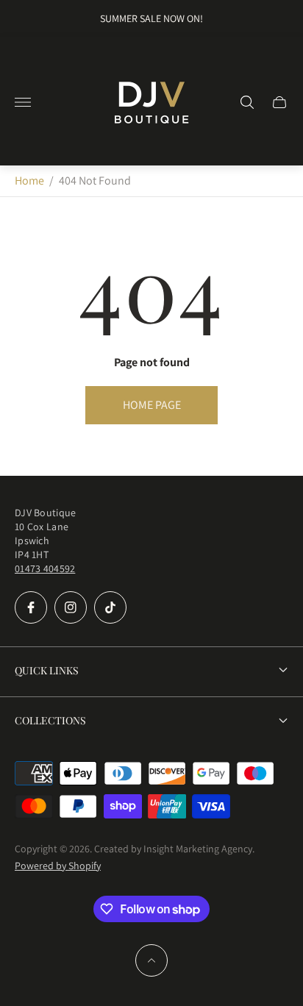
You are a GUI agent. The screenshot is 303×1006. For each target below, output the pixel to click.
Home (29, 180)
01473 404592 (45, 568)
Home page (152, 405)
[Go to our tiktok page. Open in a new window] (110, 607)
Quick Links (47, 670)
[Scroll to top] (151, 960)
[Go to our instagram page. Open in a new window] (70, 607)
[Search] (247, 102)
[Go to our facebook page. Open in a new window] (31, 607)
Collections (50, 720)
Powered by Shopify (58, 865)
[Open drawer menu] (23, 102)
